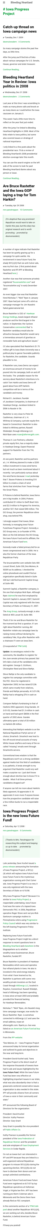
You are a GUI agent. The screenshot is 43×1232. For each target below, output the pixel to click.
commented (20, 327)
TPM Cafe (21, 646)
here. (14, 273)
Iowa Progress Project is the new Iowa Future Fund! (21, 815)
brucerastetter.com (21, 282)
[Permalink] (3, 37)
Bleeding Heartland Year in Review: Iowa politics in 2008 (19, 81)
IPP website (17, 1037)
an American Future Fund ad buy (25, 1028)
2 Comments (24, 96)
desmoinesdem (10, 42)
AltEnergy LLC (22, 985)
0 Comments (24, 42)
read (28, 476)
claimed (11, 595)
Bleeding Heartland (21, 2)
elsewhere (29, 946)
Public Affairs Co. (13, 1129)
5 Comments (25, 830)
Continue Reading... (11, 69)
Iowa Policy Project (20, 899)
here (25, 542)
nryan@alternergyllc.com (28, 434)
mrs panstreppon (10, 210)
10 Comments (26, 210)
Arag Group (12, 611)
